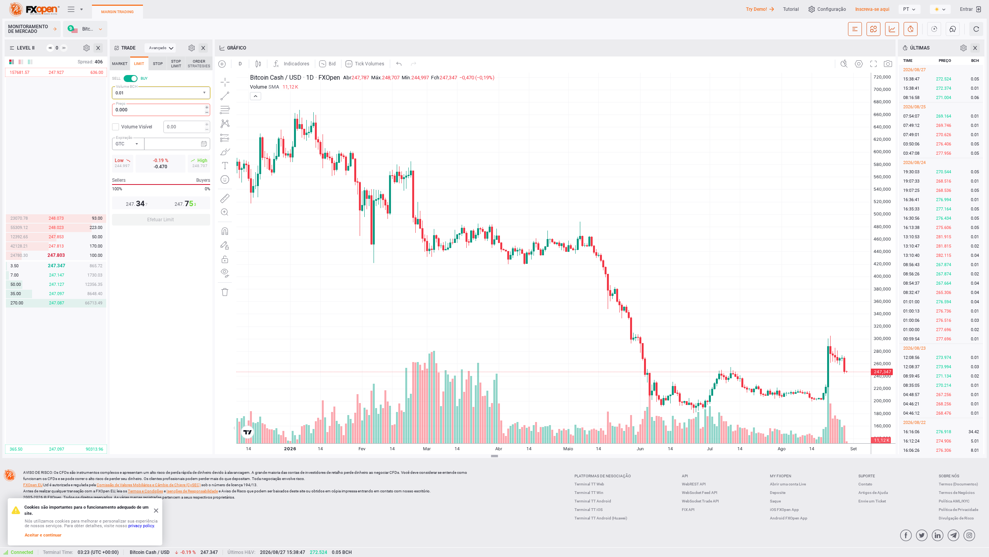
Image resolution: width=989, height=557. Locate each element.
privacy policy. (141, 525)
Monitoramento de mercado (28, 29)
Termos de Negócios (957, 492)
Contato (865, 484)
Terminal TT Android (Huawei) (600, 518)
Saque (775, 501)
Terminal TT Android (592, 501)
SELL (116, 78)
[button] (205, 93)
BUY (144, 78)
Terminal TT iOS (588, 509)
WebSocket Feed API (699, 492)
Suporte (866, 476)
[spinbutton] (161, 110)
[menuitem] (160, 48)
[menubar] (160, 48)
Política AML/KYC (954, 501)
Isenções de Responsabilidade (192, 491)
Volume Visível (136, 127)
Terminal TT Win (588, 492)
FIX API (688, 509)
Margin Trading (117, 12)
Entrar (966, 9)
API (685, 476)
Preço (121, 103)
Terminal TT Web (589, 484)
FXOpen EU (32, 485)
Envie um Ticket (872, 501)
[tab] (120, 63)
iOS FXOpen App (784, 509)
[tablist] (161, 143)
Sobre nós (949, 476)
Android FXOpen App (788, 518)
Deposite (777, 492)
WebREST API (694, 484)
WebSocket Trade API (700, 501)
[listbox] (910, 9)
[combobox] (161, 93)
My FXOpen (780, 476)
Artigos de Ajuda (873, 492)
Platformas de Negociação (602, 476)
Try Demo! (756, 9)
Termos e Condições (145, 491)
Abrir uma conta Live (788, 484)
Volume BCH (127, 86)
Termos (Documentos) (958, 484)
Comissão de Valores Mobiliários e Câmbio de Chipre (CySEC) (149, 485)
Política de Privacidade (958, 509)
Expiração (124, 137)
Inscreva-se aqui (872, 9)
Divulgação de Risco (956, 518)
